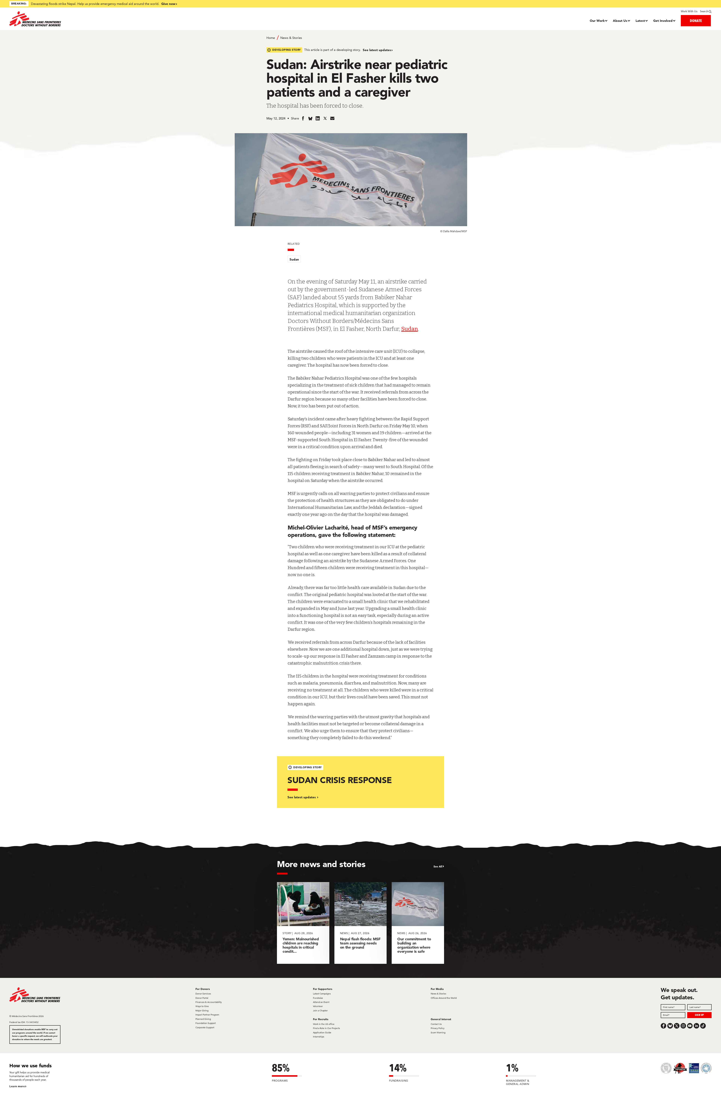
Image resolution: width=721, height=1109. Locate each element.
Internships (318, 1036)
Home (270, 38)
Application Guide (322, 1032)
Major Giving (201, 1010)
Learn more (17, 1086)
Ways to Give (202, 1006)
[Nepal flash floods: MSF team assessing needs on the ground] (360, 923)
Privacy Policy (437, 1028)
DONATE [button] (696, 20)
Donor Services (203, 993)
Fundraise (318, 997)
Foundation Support (205, 1023)
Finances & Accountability (208, 1002)
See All (438, 866)
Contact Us (436, 1024)
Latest (640, 21)
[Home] (97, 18)
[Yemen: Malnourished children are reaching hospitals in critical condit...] (303, 923)
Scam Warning (438, 1032)
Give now (168, 4)
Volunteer (318, 1006)
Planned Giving (203, 1019)
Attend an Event (321, 1002)
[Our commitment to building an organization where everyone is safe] (418, 923)
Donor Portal (201, 997)
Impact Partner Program (207, 1014)
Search (704, 11)
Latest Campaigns (322, 993)
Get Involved (663, 21)
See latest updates (377, 50)
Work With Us (689, 11)
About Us (620, 21)
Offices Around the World (444, 997)
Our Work (597, 21)
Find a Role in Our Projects (326, 1028)
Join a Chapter (320, 1010)
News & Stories (291, 38)
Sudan (294, 259)
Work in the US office (323, 1024)
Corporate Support (204, 1027)
